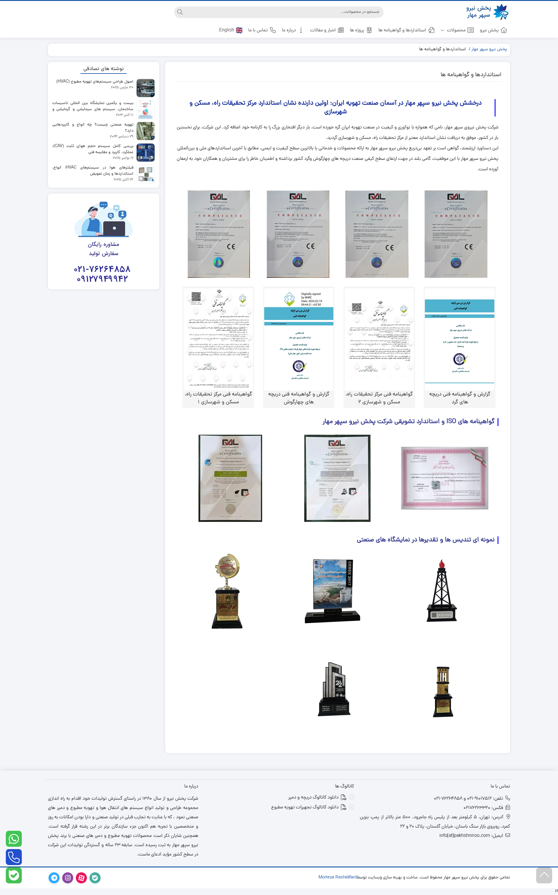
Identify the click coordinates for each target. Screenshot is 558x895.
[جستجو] (180, 12)
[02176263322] (14, 857)
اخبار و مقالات (323, 30)
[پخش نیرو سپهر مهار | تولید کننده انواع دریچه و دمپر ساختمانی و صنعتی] (487, 12)
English (226, 30)
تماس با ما (258, 30)
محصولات (456, 30)
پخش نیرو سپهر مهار (489, 49)
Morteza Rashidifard (338, 878)
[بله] (14, 875)
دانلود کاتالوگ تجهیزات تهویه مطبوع (305, 807)
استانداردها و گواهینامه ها (402, 30)
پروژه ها (357, 30)
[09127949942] (14, 839)
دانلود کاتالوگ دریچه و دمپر (313, 797)
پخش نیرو (489, 30)
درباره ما (289, 30)
